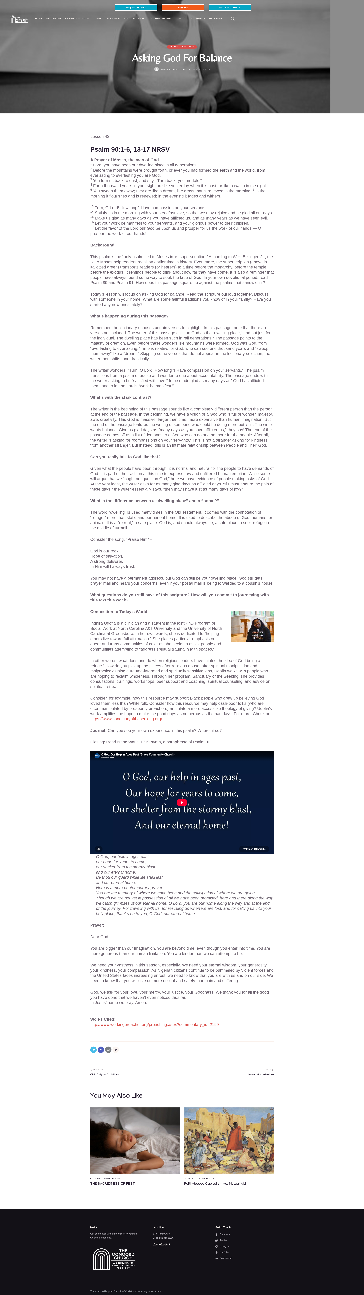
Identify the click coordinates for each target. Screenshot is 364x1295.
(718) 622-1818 (161, 1244)
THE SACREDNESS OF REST (112, 1184)
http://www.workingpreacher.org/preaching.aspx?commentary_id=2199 (154, 1024)
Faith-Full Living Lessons (182, 47)
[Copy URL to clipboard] (115, 1050)
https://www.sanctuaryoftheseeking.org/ (126, 719)
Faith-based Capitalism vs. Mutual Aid (215, 1184)
